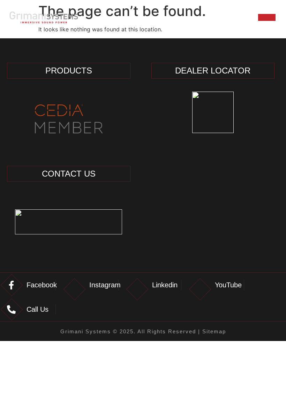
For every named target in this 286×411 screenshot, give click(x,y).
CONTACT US (69, 173)
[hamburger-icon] (267, 17)
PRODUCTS (68, 70)
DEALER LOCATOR (212, 70)
